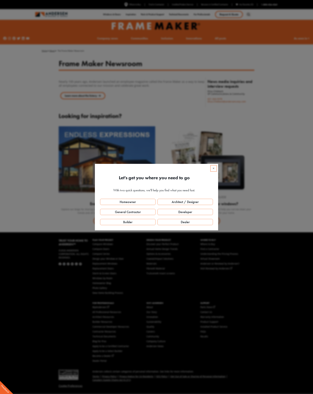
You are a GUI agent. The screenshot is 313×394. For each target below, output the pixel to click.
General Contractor (128, 212)
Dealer (185, 222)
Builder (128, 222)
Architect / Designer (185, 202)
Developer (185, 212)
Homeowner (128, 202)
